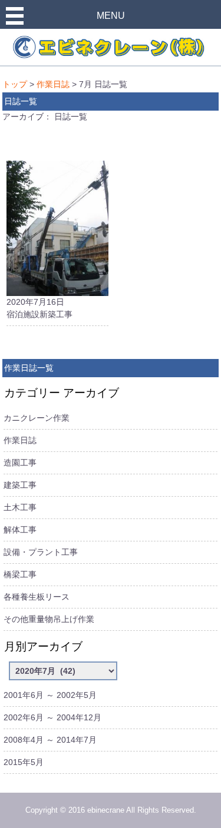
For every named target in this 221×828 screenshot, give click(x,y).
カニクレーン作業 (37, 418)
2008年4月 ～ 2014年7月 (50, 739)
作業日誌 (53, 84)
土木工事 (20, 507)
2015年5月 (24, 762)
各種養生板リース (37, 596)
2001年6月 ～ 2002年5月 (50, 695)
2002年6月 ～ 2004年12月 (52, 717)
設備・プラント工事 (41, 552)
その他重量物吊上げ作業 (49, 619)
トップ (14, 84)
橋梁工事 (20, 574)
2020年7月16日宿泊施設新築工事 (39, 308)
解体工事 (20, 529)
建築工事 (20, 485)
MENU (111, 16)
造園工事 (20, 462)
